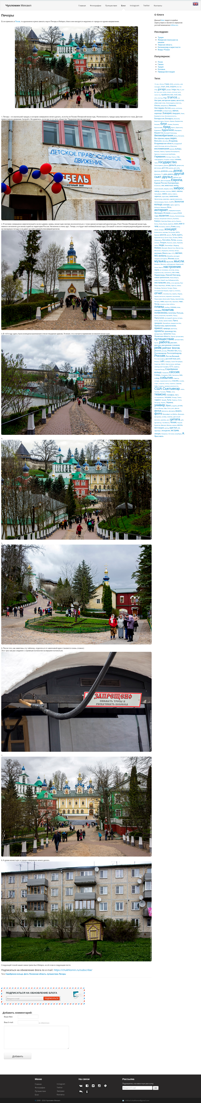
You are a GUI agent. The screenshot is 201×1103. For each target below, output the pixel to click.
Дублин (175, 177)
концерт (171, 229)
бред (166, 126)
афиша (175, 110)
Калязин (176, 218)
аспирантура (167, 111)
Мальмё (164, 248)
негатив (171, 270)
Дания (166, 165)
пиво (162, 301)
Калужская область (166, 218)
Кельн (156, 224)
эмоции (157, 433)
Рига (179, 351)
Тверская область (165, 44)
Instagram (134, 5)
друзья (167, 176)
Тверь (168, 391)
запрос (174, 194)
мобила (162, 255)
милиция (157, 253)
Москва (171, 258)
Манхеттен (171, 248)
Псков (17, 21)
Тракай (164, 400)
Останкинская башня (161, 291)
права (161, 321)
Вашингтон (158, 133)
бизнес (166, 121)
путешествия (179, 339)
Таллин (156, 392)
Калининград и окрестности (169, 47)
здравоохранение (176, 199)
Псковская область (162, 336)
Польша (180, 313)
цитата (175, 419)
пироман (175, 301)
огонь (168, 285)
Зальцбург (157, 194)
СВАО (163, 364)
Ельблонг (157, 185)
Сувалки (178, 383)
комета (168, 226)
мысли (179, 261)
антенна (179, 108)
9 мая (166, 84)
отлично (177, 291)
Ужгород (157, 402)
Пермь (172, 299)
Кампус (157, 221)
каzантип (164, 215)
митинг (178, 252)
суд (155, 386)
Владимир (173, 141)
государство (167, 162)
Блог (123, 5)
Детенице (157, 168)
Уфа (165, 408)
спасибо (175, 380)
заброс (179, 188)
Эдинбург (157, 431)
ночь (168, 282)
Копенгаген (158, 232)
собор (156, 378)
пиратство (168, 301)
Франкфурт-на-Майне (170, 414)
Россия (159, 355)
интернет (161, 209)
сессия (174, 372)
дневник (164, 171)
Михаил (18, 5)
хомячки (169, 417)
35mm (162, 84)
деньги (172, 165)
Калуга (156, 218)
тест (176, 395)
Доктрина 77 (158, 174)
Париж (180, 294)
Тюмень (174, 400)
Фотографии (95, 5)
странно (172, 383)
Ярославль (159, 436)
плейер (167, 307)
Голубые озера (169, 159)
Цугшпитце (157, 423)
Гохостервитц (158, 165)
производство (170, 331)
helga (174, 89)
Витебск (165, 141)
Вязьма (156, 151)
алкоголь (178, 103)
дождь (170, 171)
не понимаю (164, 270)
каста (173, 221)
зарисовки (165, 196)
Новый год (164, 280)
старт (156, 383)
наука (156, 270)
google (169, 90)
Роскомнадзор (160, 353)
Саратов (157, 364)
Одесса (173, 285)
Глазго (174, 157)
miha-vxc (174, 25)
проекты (159, 331)
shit (155, 98)
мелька (171, 250)
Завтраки (60, 1091)
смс (180, 375)
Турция (161, 37)
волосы (167, 146)
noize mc (157, 95)
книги (176, 223)
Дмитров (157, 171)
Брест (173, 127)
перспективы (179, 299)
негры (177, 270)
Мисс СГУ (171, 253)
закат (173, 191)
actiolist (176, 84)
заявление (173, 196)
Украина (169, 402)
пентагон (162, 296)
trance (172, 97)
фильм (157, 410)
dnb (167, 86)
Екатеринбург (173, 183)
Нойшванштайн (173, 280)
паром (156, 296)
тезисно (160, 394)
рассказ (157, 345)
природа (166, 328)
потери (179, 318)
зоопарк (166, 204)
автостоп (180, 100)
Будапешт (157, 130)
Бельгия (176, 119)
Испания (166, 213)
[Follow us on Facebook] (81, 1086)
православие (168, 321)
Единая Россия (160, 183)
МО (156, 255)
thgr (165, 98)
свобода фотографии (161, 367)
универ (159, 405)
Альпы (157, 105)
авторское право (169, 100)
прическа (174, 328)
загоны (168, 191)
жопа (171, 189)
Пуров (173, 336)
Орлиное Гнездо (166, 288)
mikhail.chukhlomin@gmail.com (137, 1100)
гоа (178, 157)
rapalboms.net (167, 94)
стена (167, 383)
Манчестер (179, 248)
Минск (165, 253)
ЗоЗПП (171, 202)
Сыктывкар (171, 388)
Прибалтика (159, 325)
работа (164, 342)
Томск (179, 397)
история (174, 213)
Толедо (174, 397)
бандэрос (176, 113)
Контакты (158, 5)
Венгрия (181, 136)
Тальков (162, 392)
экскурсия (165, 430)
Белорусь (169, 118)
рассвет (173, 342)
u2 (179, 98)
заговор (162, 191)
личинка (179, 240)
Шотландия (159, 428)
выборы (178, 148)
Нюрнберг (161, 285)
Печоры (156, 301)
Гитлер (168, 157)
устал (180, 405)
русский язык (171, 358)
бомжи (170, 124)
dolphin (173, 86)
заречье (157, 196)
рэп (178, 358)
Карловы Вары (166, 221)
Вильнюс (158, 141)
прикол (158, 328)
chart (163, 86)
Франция (181, 414)
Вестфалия (159, 138)
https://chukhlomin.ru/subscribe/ (73, 970)
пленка (173, 307)
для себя (176, 168)
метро (177, 250)
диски (171, 168)
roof (175, 94)
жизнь (176, 185)
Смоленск (175, 375)
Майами (157, 248)
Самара (167, 361)
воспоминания (161, 148)
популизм (162, 315)
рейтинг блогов (171, 347)
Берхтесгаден (159, 121)
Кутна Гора (168, 237)
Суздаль (161, 386)
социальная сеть (165, 381)
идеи (172, 205)
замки (164, 193)
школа (179, 425)
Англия (168, 108)
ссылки (181, 381)
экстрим (175, 430)
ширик (174, 425)
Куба (174, 234)
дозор (177, 170)
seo (179, 94)
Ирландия (158, 213)
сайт (162, 361)
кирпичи (170, 224)
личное (156, 243)
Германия (159, 156)
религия (157, 350)
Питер (156, 304)
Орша (175, 288)
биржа (172, 121)
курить (179, 234)
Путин (156, 343)
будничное (168, 130)
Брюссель (179, 127)
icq (178, 89)
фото (158, 413)
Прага (175, 320)
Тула (169, 400)
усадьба (174, 406)
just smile (163, 92)
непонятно (167, 272)
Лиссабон (166, 240)
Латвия (175, 237)
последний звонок (171, 318)
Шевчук (169, 425)
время (172, 149)
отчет (158, 293)
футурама (157, 417)
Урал (168, 405)
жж (162, 185)
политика (172, 313)
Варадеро (178, 130)
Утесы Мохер (158, 408)
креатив (163, 234)
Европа (176, 179)
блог (163, 20)
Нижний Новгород (173, 275)
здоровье (166, 199)
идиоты (176, 205)
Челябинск (165, 423)
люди (161, 245)
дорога (170, 174)
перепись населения (173, 296)
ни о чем (175, 272)
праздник (158, 323)
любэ (156, 245)
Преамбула (166, 323)
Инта (169, 207)
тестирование (159, 397)
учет (172, 408)
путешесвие (179, 336)
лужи (174, 243)
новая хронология (161, 277)
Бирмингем (179, 121)
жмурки (166, 189)
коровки (165, 232)
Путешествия (111, 5)
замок (169, 194)
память (174, 294)
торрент (157, 400)
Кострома (172, 232)
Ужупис (163, 402)
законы (179, 191)
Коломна (161, 69)
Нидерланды (159, 275)
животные (169, 185)
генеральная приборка (167, 154)
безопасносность (170, 116)
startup (160, 98)
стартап (161, 383)
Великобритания (163, 135)
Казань (172, 216)
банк (182, 113)
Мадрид (176, 245)
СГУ (171, 366)
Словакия (164, 375)
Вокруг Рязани (164, 49)
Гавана (160, 64)
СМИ (169, 375)
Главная (82, 5)
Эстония (171, 434)
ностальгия (160, 282)
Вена (175, 136)
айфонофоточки (159, 103)
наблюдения (171, 264)
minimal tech (176, 92)
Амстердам (159, 108)
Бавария (167, 113)
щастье (173, 427)
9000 (171, 84)
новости (157, 280)
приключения (170, 325)
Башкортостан (159, 116)
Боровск (175, 124)
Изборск (157, 207)
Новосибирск (174, 277)
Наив (156, 267)
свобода (177, 364)
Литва (173, 240)
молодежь (163, 259)
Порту (175, 315)
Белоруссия (159, 118)
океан (179, 285)
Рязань (156, 361)
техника (167, 397)
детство (165, 168)
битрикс (157, 124)
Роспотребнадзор (174, 353)
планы (159, 306)
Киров (165, 224)
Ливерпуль (157, 240)
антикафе (158, 110)
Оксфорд (157, 288)
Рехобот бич (172, 350)
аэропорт (158, 113)
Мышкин (157, 264)
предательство (176, 323)
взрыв (167, 138)
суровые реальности (171, 386)
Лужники (180, 243)
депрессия (180, 165)
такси (182, 389)
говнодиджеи (158, 159)
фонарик (172, 411)
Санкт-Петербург (176, 361)
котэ (177, 232)
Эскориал (164, 434)
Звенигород (158, 199)
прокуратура (158, 334)
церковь (163, 420)
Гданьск (156, 154)
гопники (178, 159)
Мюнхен (163, 264)
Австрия (157, 100)
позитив (168, 309)
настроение (172, 266)
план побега (170, 304)
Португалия (159, 318)
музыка (160, 261)
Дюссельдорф (165, 180)
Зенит (166, 202)
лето (180, 237)
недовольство (159, 272)
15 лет (156, 84)
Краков (156, 235)
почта (156, 321)
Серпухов (165, 372)
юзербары (178, 434)
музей (177, 259)
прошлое (167, 333)
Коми (173, 226)
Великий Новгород (170, 133)
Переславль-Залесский (162, 299)
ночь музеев (175, 283)
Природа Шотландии (166, 71)
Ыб (179, 428)
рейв (157, 347)
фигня (177, 408)
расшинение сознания (171, 345)
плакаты (162, 304)
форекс (178, 411)
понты (156, 315)
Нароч (160, 267)
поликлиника (160, 312)
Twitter (146, 5)
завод (156, 191)
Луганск (169, 243)
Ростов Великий (172, 356)
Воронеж (174, 146)
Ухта (168, 408)
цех (168, 420)
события (166, 377)
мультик (169, 261)
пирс (181, 301)
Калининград (179, 216)
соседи (156, 381)
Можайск (170, 256)
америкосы (164, 105)
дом (165, 174)
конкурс (161, 230)
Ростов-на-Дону (159, 359)
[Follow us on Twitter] (87, 1086)
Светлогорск (170, 364)
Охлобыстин (167, 294)
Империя (163, 207)
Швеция (163, 425)
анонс (173, 108)
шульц (167, 428)
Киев (160, 224)
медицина (165, 250)
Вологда (161, 146)
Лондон (163, 242)
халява (164, 417)
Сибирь (157, 375)
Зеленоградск (159, 202)
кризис (169, 235)
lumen (169, 92)
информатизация (174, 210)
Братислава (158, 127)
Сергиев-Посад (159, 369)
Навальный (179, 264)
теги (173, 392)
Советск (176, 378)
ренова (164, 351)
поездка (157, 310)
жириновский (158, 189)
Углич (179, 400)
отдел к (171, 291)
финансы (165, 411)
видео (173, 138)
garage (162, 89)
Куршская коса (159, 237)
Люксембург (169, 245)
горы (156, 163)
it (180, 90)
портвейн (169, 315)
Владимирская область (164, 143)
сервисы (176, 367)
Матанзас (157, 250)
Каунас (178, 221)
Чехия (173, 422)
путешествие (164, 339)
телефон (170, 395)
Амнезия (172, 105)
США (158, 388)
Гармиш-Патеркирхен (172, 151)
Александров (170, 103)
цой (182, 420)
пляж (178, 307)
